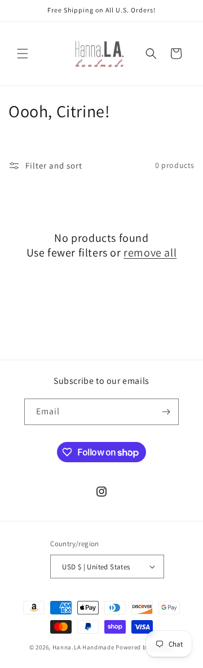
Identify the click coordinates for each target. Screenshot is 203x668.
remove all (149, 252)
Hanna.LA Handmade (83, 647)
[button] (22, 53)
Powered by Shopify (145, 647)
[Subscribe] (165, 412)
